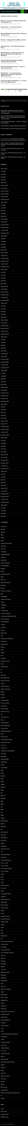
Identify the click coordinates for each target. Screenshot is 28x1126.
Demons (3, 647)
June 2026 (3, 174)
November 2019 (5, 395)
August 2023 (4, 269)
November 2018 (5, 429)
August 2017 (4, 471)
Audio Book (3, 560)
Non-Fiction (3, 840)
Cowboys (3, 624)
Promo (2, 891)
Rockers (3, 913)
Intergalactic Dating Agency (7, 750)
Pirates (2, 874)
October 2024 (4, 230)
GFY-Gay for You (5, 717)
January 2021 (4, 356)
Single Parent (4, 980)
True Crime (3, 1050)
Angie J (8, 28)
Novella (2, 843)
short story (3, 969)
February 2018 (4, 454)
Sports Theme (4, 997)
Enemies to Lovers (5, 661)
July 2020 (3, 373)
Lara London (4, 152)
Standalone (3, 1006)
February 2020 (4, 387)
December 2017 (5, 460)
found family (4, 706)
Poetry (2, 879)
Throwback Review (5, 1042)
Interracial (3, 753)
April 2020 (3, 381)
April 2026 (3, 179)
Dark (2, 635)
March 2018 (4, 451)
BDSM (2, 571)
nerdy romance (4, 832)
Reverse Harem (4, 905)
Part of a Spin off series (6, 868)
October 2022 (4, 297)
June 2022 (3, 308)
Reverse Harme (4, 907)
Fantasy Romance (5, 686)
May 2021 (3, 345)
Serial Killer (3, 963)
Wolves (2, 1084)
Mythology (3, 826)
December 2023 (5, 258)
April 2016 (3, 516)
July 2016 (3, 507)
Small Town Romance (6, 989)
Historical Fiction (5, 722)
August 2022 (4, 303)
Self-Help (3, 961)
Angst (2, 540)
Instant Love (4, 748)
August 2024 (4, 236)
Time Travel (4, 1045)
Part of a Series (4, 865)
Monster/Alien (4, 820)
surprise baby (4, 1017)
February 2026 (4, 185)
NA (1, 829)
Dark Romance (4, 644)
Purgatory (3, 896)
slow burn (3, 986)
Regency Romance (5, 899)
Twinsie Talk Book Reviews (9, 11)
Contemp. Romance (5, 613)
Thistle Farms (4, 1036)
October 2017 (4, 465)
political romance (5, 885)
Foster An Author (5, 703)
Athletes (3, 557)
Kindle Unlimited (5, 759)
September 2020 (5, 367)
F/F (1, 669)
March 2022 (4, 317)
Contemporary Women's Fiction (8, 616)
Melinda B (9, 49)
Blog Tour (3, 579)
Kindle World (4, 762)
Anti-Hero (3, 549)
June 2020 (3, 376)
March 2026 (4, 182)
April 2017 (3, 482)
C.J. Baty (3, 148)
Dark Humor (4, 641)
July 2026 (3, 171)
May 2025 (3, 210)
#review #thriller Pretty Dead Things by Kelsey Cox (13, 128)
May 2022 (3, 311)
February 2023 (4, 286)
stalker (2, 1003)
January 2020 (4, 390)
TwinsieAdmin (10, 23)
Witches (3, 1081)
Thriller (2, 1039)
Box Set (3, 588)
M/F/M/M (3, 776)
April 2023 (3, 280)
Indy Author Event (5, 742)
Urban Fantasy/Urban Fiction (8, 1062)
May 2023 (3, 278)
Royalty (2, 924)
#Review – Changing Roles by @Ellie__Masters (13, 39)
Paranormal (3, 857)
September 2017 (5, 468)
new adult (3, 835)
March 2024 (4, 250)
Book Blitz (3, 585)
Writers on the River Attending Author (10, 1092)
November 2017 (5, 463)
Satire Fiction (4, 935)
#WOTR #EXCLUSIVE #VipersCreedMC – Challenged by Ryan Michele (12, 61)
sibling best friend (5, 972)
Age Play (3, 532)
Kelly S (8, 36)
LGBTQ (2, 764)
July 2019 (3, 407)
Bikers (2, 577)
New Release (4, 837)
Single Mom (3, 977)
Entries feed (4, 1111)
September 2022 (5, 300)
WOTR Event (4, 1087)
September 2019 (5, 401)
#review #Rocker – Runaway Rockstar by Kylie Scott (13, 125)
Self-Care (3, 958)
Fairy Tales (3, 675)
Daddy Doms (4, 633)
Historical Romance (5, 725)
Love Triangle (4, 767)
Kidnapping (3, 756)
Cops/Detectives (5, 619)
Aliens (2, 535)
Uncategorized (4, 1059)
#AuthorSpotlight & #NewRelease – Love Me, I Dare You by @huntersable (14, 81)
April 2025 (3, 213)
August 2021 (4, 336)
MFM (2, 801)
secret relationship (5, 949)
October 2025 (4, 196)
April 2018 (3, 449)
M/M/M (2, 784)
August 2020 (4, 370)
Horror (2, 734)
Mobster (3, 818)
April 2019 (3, 415)
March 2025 (4, 216)
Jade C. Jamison (4, 143)
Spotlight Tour (4, 1000)
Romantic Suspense (5, 919)
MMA (2, 809)
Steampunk (3, 1008)
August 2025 (4, 202)
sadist (2, 927)
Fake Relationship (5, 677)
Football (3, 697)
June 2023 (3, 275)
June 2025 (3, 207)
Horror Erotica (4, 736)
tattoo (2, 1031)
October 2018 (4, 432)
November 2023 (5, 261)
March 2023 (4, 283)
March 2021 (4, 350)
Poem (2, 877)
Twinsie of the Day (5, 1053)
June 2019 (3, 409)
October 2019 (4, 398)
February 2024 (4, 252)
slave (2, 983)
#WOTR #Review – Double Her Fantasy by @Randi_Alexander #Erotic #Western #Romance (12, 54)
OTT (2, 851)
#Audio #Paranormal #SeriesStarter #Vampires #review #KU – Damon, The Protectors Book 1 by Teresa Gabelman (13, 112)
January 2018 (4, 457)
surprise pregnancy (5, 1020)
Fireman (3, 694)
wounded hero (4, 1090)
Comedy (3, 607)
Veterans (3, 1067)
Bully (2, 593)
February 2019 (4, 421)
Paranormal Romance (6, 860)
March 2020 (4, 384)
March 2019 (4, 418)
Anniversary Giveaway (6, 543)
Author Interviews (5, 563)
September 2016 (5, 502)
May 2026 (3, 177)
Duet (2, 655)
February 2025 (4, 219)
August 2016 (4, 505)
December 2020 (5, 359)
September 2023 (5, 266)
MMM (2, 815)
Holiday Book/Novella (6, 731)
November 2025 (5, 193)
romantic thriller (4, 921)
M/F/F (2, 770)
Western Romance (5, 1076)
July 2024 (3, 238)
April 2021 (3, 348)
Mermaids (3, 798)
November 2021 (5, 328)
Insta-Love (3, 745)
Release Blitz (4, 902)
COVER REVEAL (5, 621)
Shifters (3, 966)
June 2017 (3, 477)
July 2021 (3, 339)
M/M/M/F (3, 787)
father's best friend (5, 689)
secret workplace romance (7, 952)
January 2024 (4, 255)
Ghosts (2, 720)
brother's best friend (6, 591)
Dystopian (3, 658)
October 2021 (4, 331)
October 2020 (4, 364)
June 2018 (3, 443)
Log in (2, 1108)
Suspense (3, 1022)
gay (1, 714)
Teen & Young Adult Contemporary (9, 1034)
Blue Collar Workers (5, 582)
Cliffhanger (3, 605)
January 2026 (4, 188)
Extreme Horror (4, 666)
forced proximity (5, 700)
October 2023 (4, 264)
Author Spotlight (5, 565)
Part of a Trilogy (4, 871)
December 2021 (5, 325)
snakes (2, 992)
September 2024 (5, 233)
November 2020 (5, 362)
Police (2, 882)
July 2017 (3, 474)
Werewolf (3, 1073)
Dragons (3, 652)
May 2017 (3, 479)
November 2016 (5, 496)
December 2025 (5, 191)
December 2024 (5, 224)
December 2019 (5, 393)
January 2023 (4, 289)
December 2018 (5, 426)
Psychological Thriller (6, 893)
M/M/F (2, 781)
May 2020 (3, 379)
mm (1, 806)
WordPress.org (4, 1117)
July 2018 (3, 440)
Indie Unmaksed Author (6, 739)
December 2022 (5, 292)
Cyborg (2, 630)
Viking (2, 1070)
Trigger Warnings (5, 1048)
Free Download (4, 708)
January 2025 (4, 222)
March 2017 (4, 485)
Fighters (3, 692)
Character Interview (6, 599)
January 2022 (4, 322)
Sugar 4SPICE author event (7, 1011)
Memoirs (3, 795)
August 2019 (4, 404)
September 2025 (5, 199)
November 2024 (5, 227)
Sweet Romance (5, 1025)
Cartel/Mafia (4, 596)
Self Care (3, 955)
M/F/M (2, 773)
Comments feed (5, 1114)
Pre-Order (3, 888)
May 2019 (3, 412)
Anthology (3, 546)
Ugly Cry (3, 1056)
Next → (21, 91)
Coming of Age (4, 610)
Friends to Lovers (5, 711)
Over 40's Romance (5, 854)
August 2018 (4, 437)
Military (2, 804)
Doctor (2, 649)
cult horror (3, 627)
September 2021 (5, 334)
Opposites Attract (5, 849)
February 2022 (4, 320)
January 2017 (4, 491)
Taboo (2, 1028)
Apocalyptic (4, 551)
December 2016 (5, 493)
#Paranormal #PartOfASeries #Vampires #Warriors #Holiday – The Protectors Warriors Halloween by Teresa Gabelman (13, 117)
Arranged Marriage (5, 554)
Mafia (2, 790)
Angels (2, 537)
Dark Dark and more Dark (7, 638)
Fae (1, 672)
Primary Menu (26, 11)
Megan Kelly (4, 157)
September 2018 (5, 435)
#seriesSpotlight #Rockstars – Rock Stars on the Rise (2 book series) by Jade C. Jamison (13, 144)
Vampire (3, 1064)
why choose (4, 1078)
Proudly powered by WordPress (7, 1124)
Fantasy (3, 683)
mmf (2, 812)
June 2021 (3, 342)
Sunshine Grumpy (5, 1014)
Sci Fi (2, 938)
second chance (4, 944)
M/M (2, 778)
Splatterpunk (4, 994)
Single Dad (3, 975)
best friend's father (5, 574)
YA (1, 1095)
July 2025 (3, 205)
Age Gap (3, 529)
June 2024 (3, 241)
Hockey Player (4, 728)
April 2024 (3, 247)
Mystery (3, 823)
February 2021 (4, 353)
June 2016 (3, 510)
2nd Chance (4, 526)
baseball (3, 568)
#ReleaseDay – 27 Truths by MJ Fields (11, 27)
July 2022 (3, 306)
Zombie (2, 1098)
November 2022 (5, 294)
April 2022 (3, 314)
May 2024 (3, 244)
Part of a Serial (4, 863)
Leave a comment (17, 23)
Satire (2, 933)
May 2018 (3, 446)
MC (1, 792)
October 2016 (4, 499)
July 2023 (3, 272)
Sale (2, 930)
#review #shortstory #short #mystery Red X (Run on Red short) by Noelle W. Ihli (13, 139)
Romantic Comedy (5, 916)
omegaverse (4, 846)
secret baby (4, 947)
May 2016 (3, 513)
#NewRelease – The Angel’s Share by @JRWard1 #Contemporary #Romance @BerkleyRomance (11, 74)
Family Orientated (5, 680)
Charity (2, 602)
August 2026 (4, 168)
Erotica (2, 663)
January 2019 (4, 423)
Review (2, 910)
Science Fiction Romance (7, 941)
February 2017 (4, 488)
